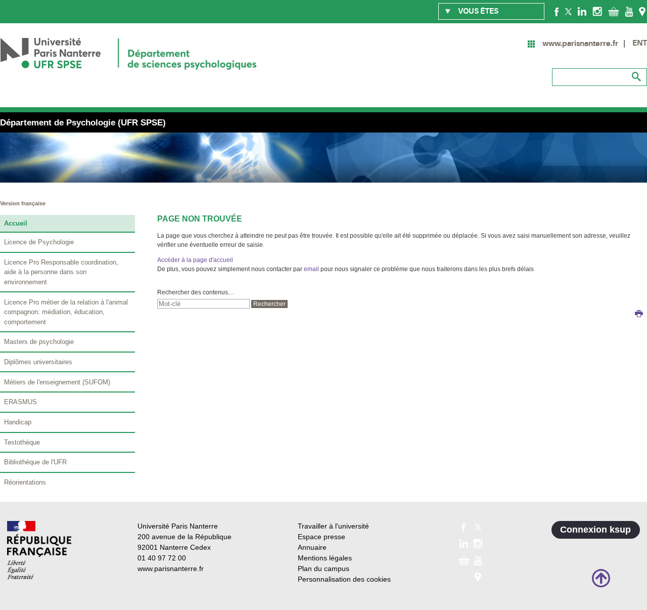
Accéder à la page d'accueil (195, 260)
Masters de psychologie (39, 341)
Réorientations (25, 482)
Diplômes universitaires (38, 362)
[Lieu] (642, 11)
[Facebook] (556, 11)
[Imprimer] (639, 314)
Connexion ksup (595, 530)
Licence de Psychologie (39, 242)
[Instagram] (597, 11)
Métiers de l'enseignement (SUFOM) (57, 382)
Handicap (17, 422)
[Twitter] (568, 11)
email (311, 269)
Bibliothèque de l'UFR (35, 462)
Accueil (15, 223)
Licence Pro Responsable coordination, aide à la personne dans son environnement (61, 272)
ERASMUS (20, 402)
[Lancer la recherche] (636, 77)
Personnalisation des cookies (344, 579)
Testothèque (22, 442)
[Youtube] (629, 11)
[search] (203, 304)
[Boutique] (613, 11)
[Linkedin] (582, 11)
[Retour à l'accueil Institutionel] (39, 550)
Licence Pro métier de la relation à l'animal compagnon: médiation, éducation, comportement (66, 312)
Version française (22, 203)
